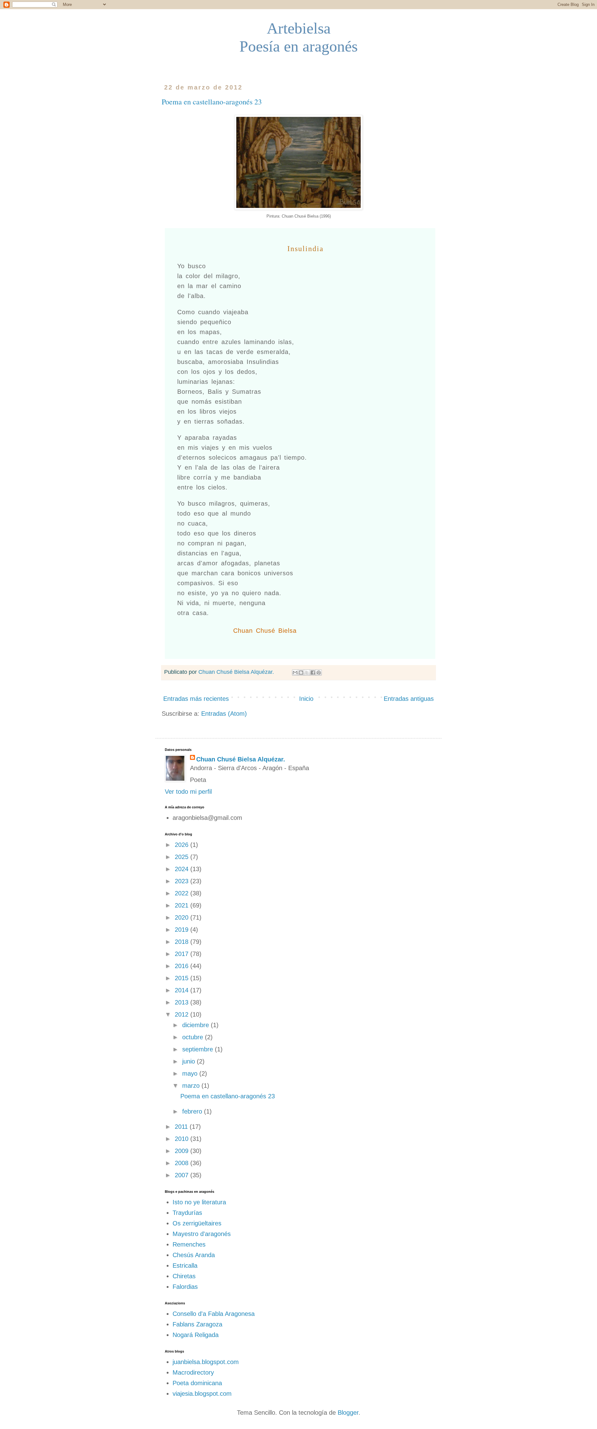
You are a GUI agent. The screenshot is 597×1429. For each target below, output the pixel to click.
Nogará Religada (196, 1334)
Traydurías (187, 1212)
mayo (190, 1073)
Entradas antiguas (409, 698)
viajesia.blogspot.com (202, 1393)
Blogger (348, 1412)
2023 (182, 881)
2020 (182, 917)
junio (189, 1061)
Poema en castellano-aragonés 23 (212, 102)
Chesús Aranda (194, 1255)
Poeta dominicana (197, 1383)
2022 (182, 893)
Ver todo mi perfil (188, 791)
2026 (182, 844)
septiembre (198, 1049)
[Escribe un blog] (301, 672)
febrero (193, 1111)
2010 (182, 1138)
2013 (182, 1002)
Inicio (306, 698)
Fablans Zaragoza (197, 1324)
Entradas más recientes (196, 698)
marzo (191, 1085)
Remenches (189, 1244)
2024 (182, 869)
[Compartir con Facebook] (313, 672)
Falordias (185, 1286)
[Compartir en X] (307, 672)
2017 (182, 953)
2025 (182, 856)
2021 (182, 905)
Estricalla (185, 1265)
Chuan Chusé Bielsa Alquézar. (240, 759)
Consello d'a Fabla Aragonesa (214, 1313)
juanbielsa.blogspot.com (206, 1361)
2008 (182, 1163)
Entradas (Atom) (224, 713)
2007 (182, 1175)
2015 (182, 978)
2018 (182, 941)
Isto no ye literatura (199, 1202)
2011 (182, 1126)
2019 (182, 929)
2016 (182, 966)
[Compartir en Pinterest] (319, 672)
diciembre (196, 1025)
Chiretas (184, 1276)
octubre (193, 1037)
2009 (182, 1150)
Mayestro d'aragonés (202, 1233)
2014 (182, 990)
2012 (182, 1014)
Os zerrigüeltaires (197, 1223)
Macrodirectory (193, 1372)
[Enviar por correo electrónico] (295, 672)
